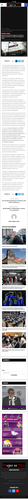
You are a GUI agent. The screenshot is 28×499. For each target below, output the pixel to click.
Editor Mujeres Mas (6, 40)
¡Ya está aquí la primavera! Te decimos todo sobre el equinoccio (14, 201)
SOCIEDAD (8, 33)
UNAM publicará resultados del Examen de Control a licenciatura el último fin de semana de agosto (13, 287)
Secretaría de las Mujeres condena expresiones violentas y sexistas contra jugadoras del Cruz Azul (13, 308)
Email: (3, 370)
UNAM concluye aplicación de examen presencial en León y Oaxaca (13, 350)
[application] (14, 398)
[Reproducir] (3, 408)
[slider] (13, 408)
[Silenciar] (22, 408)
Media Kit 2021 (16, 481)
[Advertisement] (14, 17)
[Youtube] (17, 490)
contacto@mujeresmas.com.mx (17, 483)
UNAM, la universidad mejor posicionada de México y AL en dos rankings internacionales (13, 266)
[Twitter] (13, 490)
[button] (14, 398)
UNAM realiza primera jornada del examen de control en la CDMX (14, 329)
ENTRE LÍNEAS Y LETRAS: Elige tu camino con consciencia (14, 209)
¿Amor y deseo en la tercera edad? (9, 246)
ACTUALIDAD (4, 33)
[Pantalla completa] (24, 408)
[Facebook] (9, 490)
